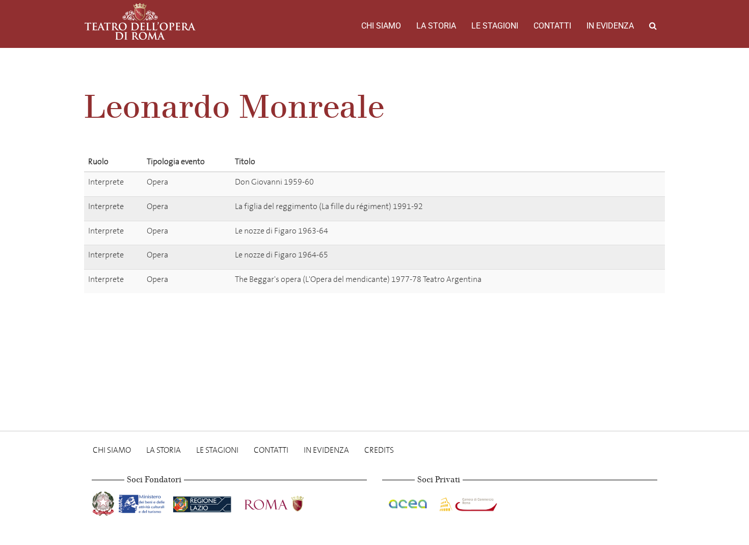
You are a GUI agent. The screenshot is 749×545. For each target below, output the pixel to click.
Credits (379, 450)
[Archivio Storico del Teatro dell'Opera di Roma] (140, 21)
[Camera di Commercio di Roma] (467, 502)
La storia (436, 26)
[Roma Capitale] (287, 502)
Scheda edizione (618, 184)
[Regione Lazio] (203, 502)
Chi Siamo (381, 26)
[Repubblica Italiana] (104, 502)
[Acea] (408, 502)
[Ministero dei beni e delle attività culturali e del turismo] (144, 502)
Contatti (552, 26)
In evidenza (610, 26)
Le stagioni (494, 26)
